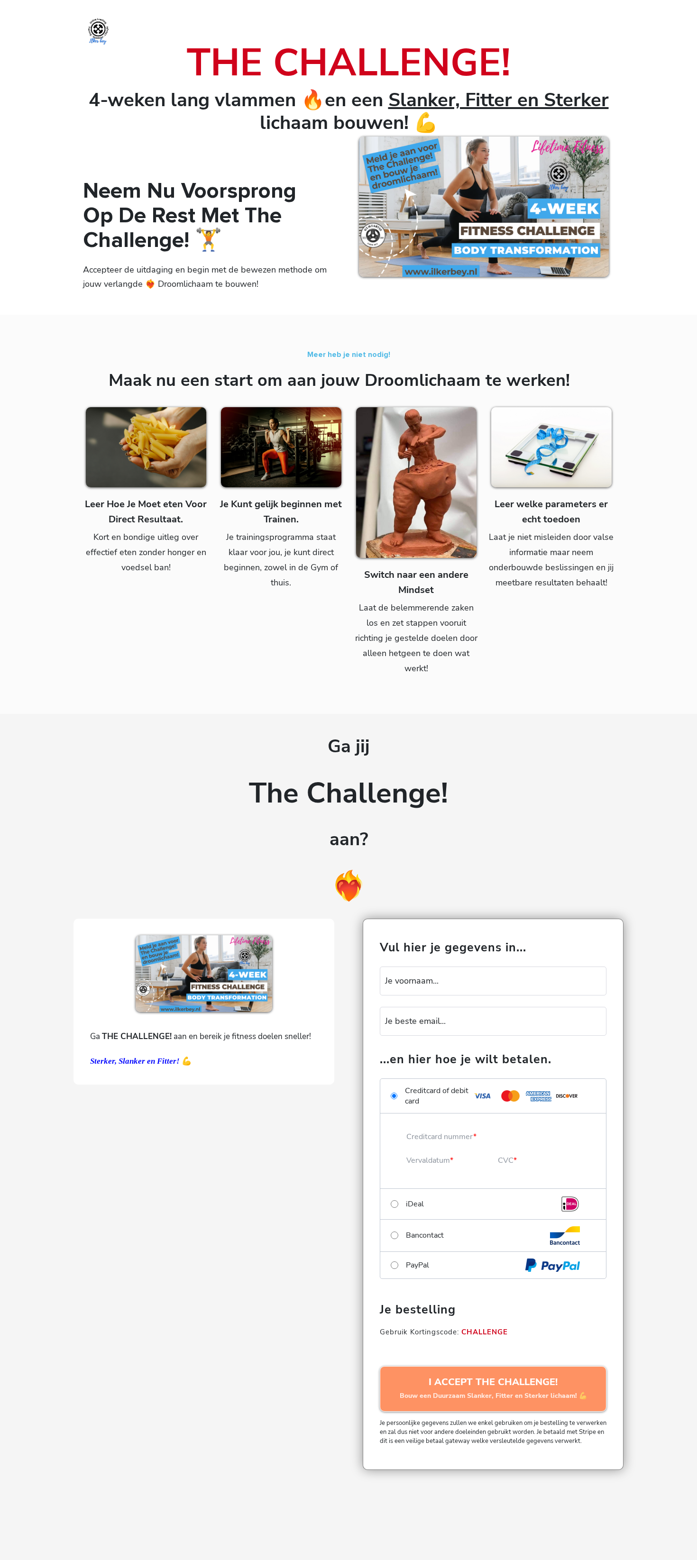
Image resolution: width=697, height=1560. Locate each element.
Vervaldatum (428, 1160)
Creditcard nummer (439, 1136)
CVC (506, 1160)
